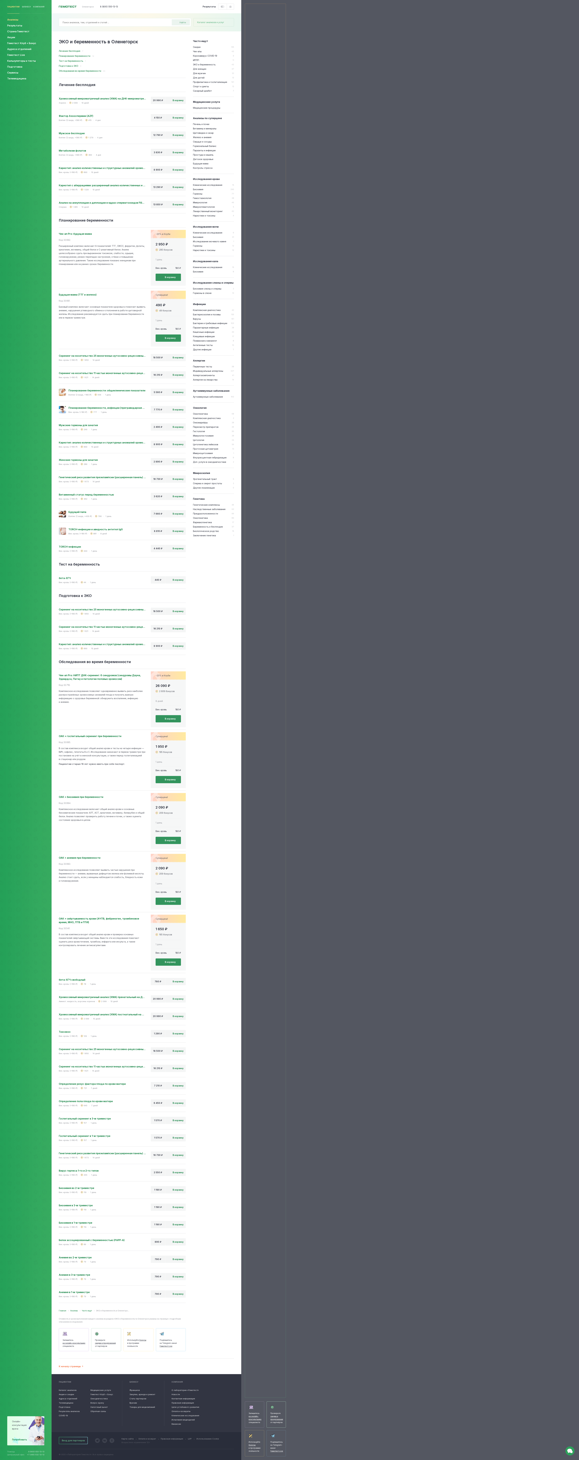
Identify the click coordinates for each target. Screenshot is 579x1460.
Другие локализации (204, 487)
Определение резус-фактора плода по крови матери (92, 1083)
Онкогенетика (200, 414)
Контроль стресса (202, 168)
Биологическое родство (206, 531)
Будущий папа (77, 511)
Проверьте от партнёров (105, 1343)
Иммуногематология (204, 207)
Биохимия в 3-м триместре (76, 1205)
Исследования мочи (206, 226)
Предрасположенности (205, 513)
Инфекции (199, 304)
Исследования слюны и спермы (213, 282)
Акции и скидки (66, 1394)
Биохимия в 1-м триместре (75, 1222)
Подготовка (64, 1407)
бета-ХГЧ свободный (72, 979)
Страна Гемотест (18, 31)
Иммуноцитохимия (203, 453)
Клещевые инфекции (204, 336)
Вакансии (176, 1424)
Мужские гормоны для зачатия (78, 425)
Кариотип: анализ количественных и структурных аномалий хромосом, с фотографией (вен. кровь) (102, 168)
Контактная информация (183, 1398)
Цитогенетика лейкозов (205, 444)
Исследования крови (206, 179)
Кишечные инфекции (203, 332)
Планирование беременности (74, 56)
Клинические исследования (207, 185)
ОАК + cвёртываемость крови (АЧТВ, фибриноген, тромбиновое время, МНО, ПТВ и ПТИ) (99, 920)
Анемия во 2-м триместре (75, 1257)
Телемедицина (16, 78)
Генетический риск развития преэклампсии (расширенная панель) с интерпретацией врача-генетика (102, 477)
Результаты (14, 25)
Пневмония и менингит (205, 340)
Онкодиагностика (99, 1398)
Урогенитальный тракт (205, 479)
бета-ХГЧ (65, 578)
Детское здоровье (203, 159)
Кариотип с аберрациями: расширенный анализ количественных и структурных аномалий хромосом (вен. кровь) (102, 185)
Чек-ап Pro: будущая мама (75, 233)
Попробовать (19, 1439)
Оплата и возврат (147, 1439)
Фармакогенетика (202, 522)
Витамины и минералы (204, 128)
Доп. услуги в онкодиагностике (209, 462)
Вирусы (197, 319)
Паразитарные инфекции (206, 327)
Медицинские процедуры (206, 108)
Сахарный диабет (202, 91)
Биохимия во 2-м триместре (76, 1188)
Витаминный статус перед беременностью (86, 494)
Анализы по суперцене (207, 118)
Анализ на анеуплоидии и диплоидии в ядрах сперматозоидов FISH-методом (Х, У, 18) (102, 202)
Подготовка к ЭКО (68, 66)
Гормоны (197, 193)
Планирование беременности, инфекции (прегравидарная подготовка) (107, 407)
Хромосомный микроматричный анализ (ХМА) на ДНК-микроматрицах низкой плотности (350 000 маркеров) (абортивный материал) (102, 98)
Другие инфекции (202, 349)
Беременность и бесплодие (208, 526)
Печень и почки (201, 124)
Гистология (199, 431)
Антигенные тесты (203, 345)
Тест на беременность (71, 61)
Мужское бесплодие (72, 133)
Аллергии (199, 360)
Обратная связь (98, 1411)
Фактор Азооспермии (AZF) (76, 115)
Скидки (197, 47)
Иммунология (200, 202)
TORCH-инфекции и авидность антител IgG (95, 529)
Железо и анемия (202, 137)
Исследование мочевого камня (209, 241)
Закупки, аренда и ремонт (142, 1394)
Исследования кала (205, 261)
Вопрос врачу (97, 1403)
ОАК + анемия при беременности (79, 857)
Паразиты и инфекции (204, 150)
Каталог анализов (68, 1390)
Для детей (198, 77)
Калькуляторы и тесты (21, 60)
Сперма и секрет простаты (207, 483)
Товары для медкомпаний (142, 1407)
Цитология (198, 440)
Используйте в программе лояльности (136, 1343)
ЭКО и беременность (204, 64)
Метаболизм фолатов (72, 150)
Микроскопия (201, 473)
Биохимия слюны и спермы (207, 288)
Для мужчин (199, 73)
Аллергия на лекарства (205, 379)
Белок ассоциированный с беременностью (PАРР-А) (92, 1240)
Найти (183, 22)
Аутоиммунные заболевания (211, 390)
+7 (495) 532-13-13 (35, 1455)
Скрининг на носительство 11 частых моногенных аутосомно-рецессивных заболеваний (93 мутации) (102, 373)
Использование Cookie (207, 1439)
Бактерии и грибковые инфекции (210, 323)
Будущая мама (200, 163)
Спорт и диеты (201, 86)
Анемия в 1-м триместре (74, 1292)
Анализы (12, 19)
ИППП (196, 60)
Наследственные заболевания (209, 509)
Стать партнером (138, 1398)
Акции (11, 37)
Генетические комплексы (206, 505)
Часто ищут (200, 41)
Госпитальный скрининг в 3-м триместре (85, 1118)
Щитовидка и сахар (203, 133)
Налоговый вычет (99, 1407)
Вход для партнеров (73, 1440)
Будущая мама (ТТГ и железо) (78, 294)
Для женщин (199, 69)
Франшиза (135, 1390)
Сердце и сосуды (202, 141)
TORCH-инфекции (70, 546)
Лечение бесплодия (69, 51)
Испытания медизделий (183, 1419)
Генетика (199, 498)
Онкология (200, 407)
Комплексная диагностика (207, 310)
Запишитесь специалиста (74, 1343)
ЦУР (190, 1439)
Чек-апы (197, 51)
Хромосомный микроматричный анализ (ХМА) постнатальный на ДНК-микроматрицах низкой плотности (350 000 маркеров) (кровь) (102, 1014)
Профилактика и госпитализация (210, 82)
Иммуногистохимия (203, 435)
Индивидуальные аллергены (208, 371)
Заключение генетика (204, 535)
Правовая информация (183, 1403)
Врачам (133, 1403)
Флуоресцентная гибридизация (209, 457)
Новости (176, 1394)
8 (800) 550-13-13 (36, 1451)
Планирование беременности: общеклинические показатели (106, 390)
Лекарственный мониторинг (208, 211)
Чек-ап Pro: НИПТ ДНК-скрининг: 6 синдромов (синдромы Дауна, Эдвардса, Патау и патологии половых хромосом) (100, 677)
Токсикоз (64, 1031)
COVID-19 (63, 1415)
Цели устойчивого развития (185, 1407)
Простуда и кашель (203, 155)
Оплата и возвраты (181, 1411)
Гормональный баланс (204, 146)
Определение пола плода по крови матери (86, 1101)
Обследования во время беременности (80, 71)
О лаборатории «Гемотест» (185, 1390)
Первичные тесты (202, 366)
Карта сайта (128, 1439)
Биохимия (198, 189)
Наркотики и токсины (204, 215)
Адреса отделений (19, 49)
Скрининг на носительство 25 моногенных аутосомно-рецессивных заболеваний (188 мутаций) (102, 355)
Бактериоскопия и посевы (207, 314)
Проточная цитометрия (205, 449)
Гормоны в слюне (202, 293)
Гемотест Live (16, 54)
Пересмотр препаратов (205, 427)
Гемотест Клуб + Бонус (21, 43)
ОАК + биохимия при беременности (81, 796)
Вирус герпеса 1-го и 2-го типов (79, 1170)
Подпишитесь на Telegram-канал (168, 1343)
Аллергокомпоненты (204, 375)
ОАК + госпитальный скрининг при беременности (90, 736)
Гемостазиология (202, 198)
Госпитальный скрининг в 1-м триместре (84, 1135)
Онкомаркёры (200, 422)
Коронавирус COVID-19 (205, 55)
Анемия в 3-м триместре (74, 1274)
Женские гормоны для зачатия (78, 459)
